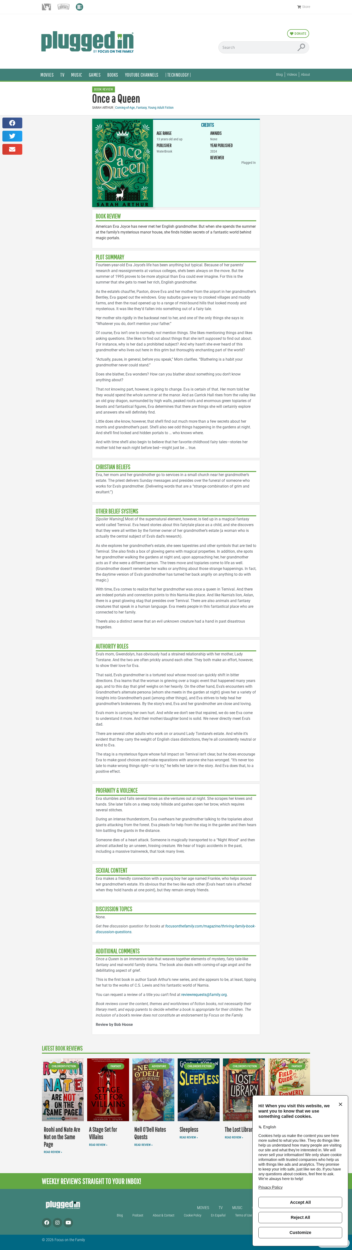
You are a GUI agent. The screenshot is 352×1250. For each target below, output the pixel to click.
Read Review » (53, 1152)
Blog (120, 1215)
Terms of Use (243, 1215)
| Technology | (178, 75)
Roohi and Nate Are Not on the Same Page (62, 1137)
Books (112, 75)
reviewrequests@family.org (204, 994)
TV (62, 75)
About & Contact (163, 1215)
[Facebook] (46, 1222)
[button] (12, 123)
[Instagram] (57, 1222)
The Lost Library (240, 1129)
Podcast (137, 1215)
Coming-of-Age (125, 108)
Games (95, 75)
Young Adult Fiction (161, 108)
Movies (47, 75)
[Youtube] (68, 1222)
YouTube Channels (142, 75)
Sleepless (189, 1129)
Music (76, 75)
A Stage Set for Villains (103, 1133)
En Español (218, 1215)
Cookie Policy (192, 1215)
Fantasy (141, 108)
